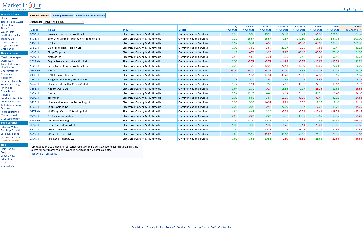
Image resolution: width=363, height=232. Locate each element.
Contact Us (7, 165)
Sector (182, 29)
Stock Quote (8, 25)
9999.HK (35, 56)
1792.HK (35, 93)
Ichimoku (6, 87)
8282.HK (35, 120)
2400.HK (35, 43)
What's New (8, 155)
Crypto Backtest (10, 45)
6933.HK (35, 38)
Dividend (6, 108)
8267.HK (35, 84)
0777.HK (35, 111)
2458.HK (35, 47)
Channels (6, 74)
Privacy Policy (155, 227)
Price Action (8, 91)
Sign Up (357, 9)
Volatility (6, 77)
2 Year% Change (333, 28)
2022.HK (35, 61)
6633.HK (35, 106)
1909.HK (35, 138)
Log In (347, 9)
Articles (5, 162)
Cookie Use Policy (198, 227)
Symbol (35, 29)
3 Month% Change (282, 28)
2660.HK (35, 79)
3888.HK (35, 88)
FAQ (3, 152)
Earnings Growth (11, 130)
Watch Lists (7, 31)
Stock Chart (8, 28)
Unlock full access (46, 153)
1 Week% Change (248, 28)
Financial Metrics (11, 101)
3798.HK (35, 102)
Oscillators (7, 60)
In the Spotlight (10, 111)
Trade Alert (7, 38)
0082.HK (35, 125)
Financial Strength (11, 84)
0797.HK (35, 134)
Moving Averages (11, 57)
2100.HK (35, 75)
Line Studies (8, 67)
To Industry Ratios (11, 104)
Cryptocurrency (10, 118)
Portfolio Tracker (11, 35)
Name (51, 29)
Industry (128, 29)
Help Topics (8, 148)
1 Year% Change (316, 28)
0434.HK (35, 34)
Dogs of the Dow (10, 137)
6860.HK (35, 52)
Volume (5, 94)
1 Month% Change (265, 28)
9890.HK (35, 97)
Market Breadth (10, 115)
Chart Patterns (9, 70)
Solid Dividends (10, 133)
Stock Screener (9, 18)
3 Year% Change (354, 28)
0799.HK (35, 70)
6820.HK (35, 129)
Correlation (8, 48)
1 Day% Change (231, 28)
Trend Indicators (10, 64)
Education (7, 159)
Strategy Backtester (12, 21)
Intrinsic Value (9, 126)
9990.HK (35, 115)
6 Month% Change (299, 28)
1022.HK (35, 65)
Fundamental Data (11, 98)
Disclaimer (138, 227)
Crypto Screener (10, 42)
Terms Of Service (175, 227)
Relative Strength (11, 81)
